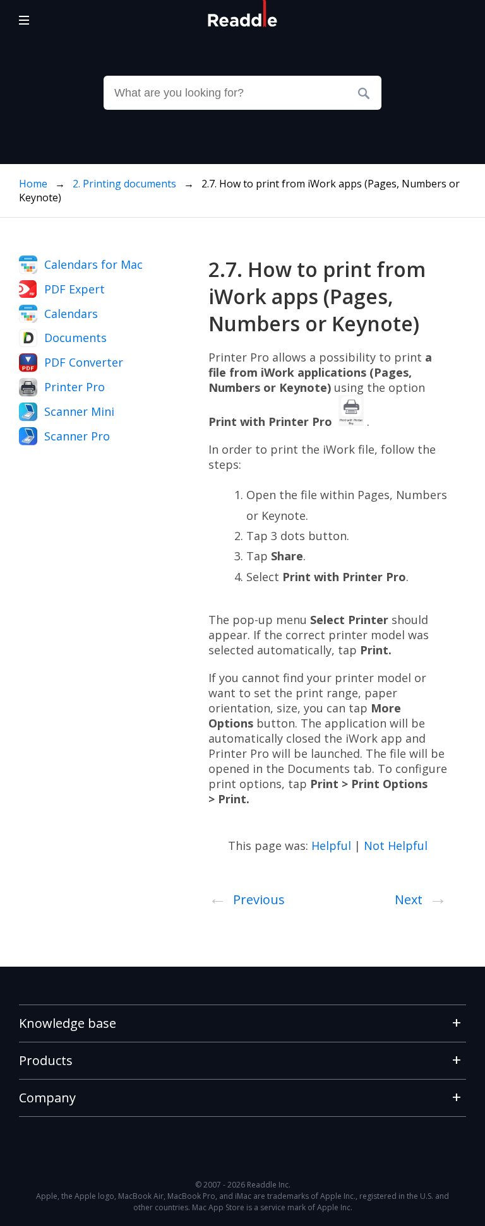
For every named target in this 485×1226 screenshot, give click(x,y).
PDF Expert (74, 289)
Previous (246, 897)
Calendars (71, 313)
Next (421, 897)
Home (33, 184)
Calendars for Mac (93, 264)
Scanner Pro (77, 436)
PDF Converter (83, 362)
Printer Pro (74, 386)
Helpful (331, 845)
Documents (75, 337)
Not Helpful (396, 845)
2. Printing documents (126, 184)
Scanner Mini (79, 411)
